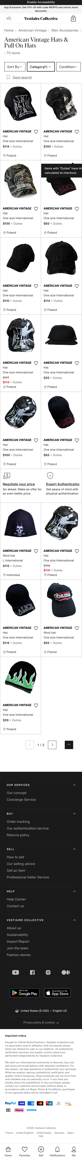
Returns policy (18, 834)
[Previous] (30, 745)
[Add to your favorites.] (35, 131)
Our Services (18, 785)
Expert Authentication (63, 484)
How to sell (15, 856)
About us (14, 927)
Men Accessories (65, 30)
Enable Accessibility (41, 2)
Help (11, 891)
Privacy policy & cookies (39, 1022)
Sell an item (16, 870)
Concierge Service (21, 799)
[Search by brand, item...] (8, 18)
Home (8, 30)
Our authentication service (28, 828)
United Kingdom (25, 1132)
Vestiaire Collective (25, 920)
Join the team (17, 948)
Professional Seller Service (28, 877)
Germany (59, 1132)
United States (44, 1132)
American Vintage (32, 30)
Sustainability (17, 934)
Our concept (16, 792)
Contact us (15, 905)
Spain (70, 1132)
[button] (73, 18)
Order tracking (18, 821)
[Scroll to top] (69, 745)
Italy (41, 1136)
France (9, 1132)
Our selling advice (21, 863)
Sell (11, 849)
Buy (10, 814)
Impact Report (18, 941)
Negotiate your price (19, 484)
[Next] (52, 745)
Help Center (16, 899)
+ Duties (16, 146)
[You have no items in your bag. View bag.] (73, 18)
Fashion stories (19, 954)
